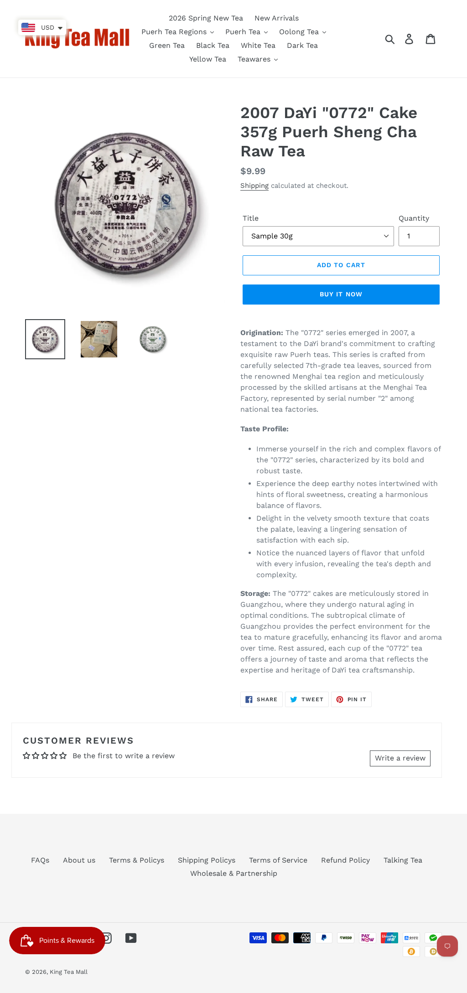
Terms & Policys (136, 860)
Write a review (400, 758)
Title (251, 218)
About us (79, 860)
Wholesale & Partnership (233, 873)
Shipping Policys (206, 860)
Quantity (414, 218)
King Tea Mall (69, 971)
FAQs (40, 860)
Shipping (254, 185)
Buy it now (341, 294)
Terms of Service (278, 860)
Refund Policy (345, 860)
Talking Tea (403, 860)
